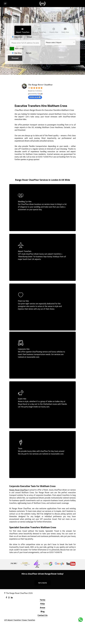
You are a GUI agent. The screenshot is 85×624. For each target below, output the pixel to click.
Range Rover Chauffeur (18, 489)
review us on (33, 97)
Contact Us (42, 615)
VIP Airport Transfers (12, 620)
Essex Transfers (28, 620)
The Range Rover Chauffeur (40, 85)
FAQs (42, 603)
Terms (42, 599)
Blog (42, 611)
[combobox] (60, 42)
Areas (42, 607)
